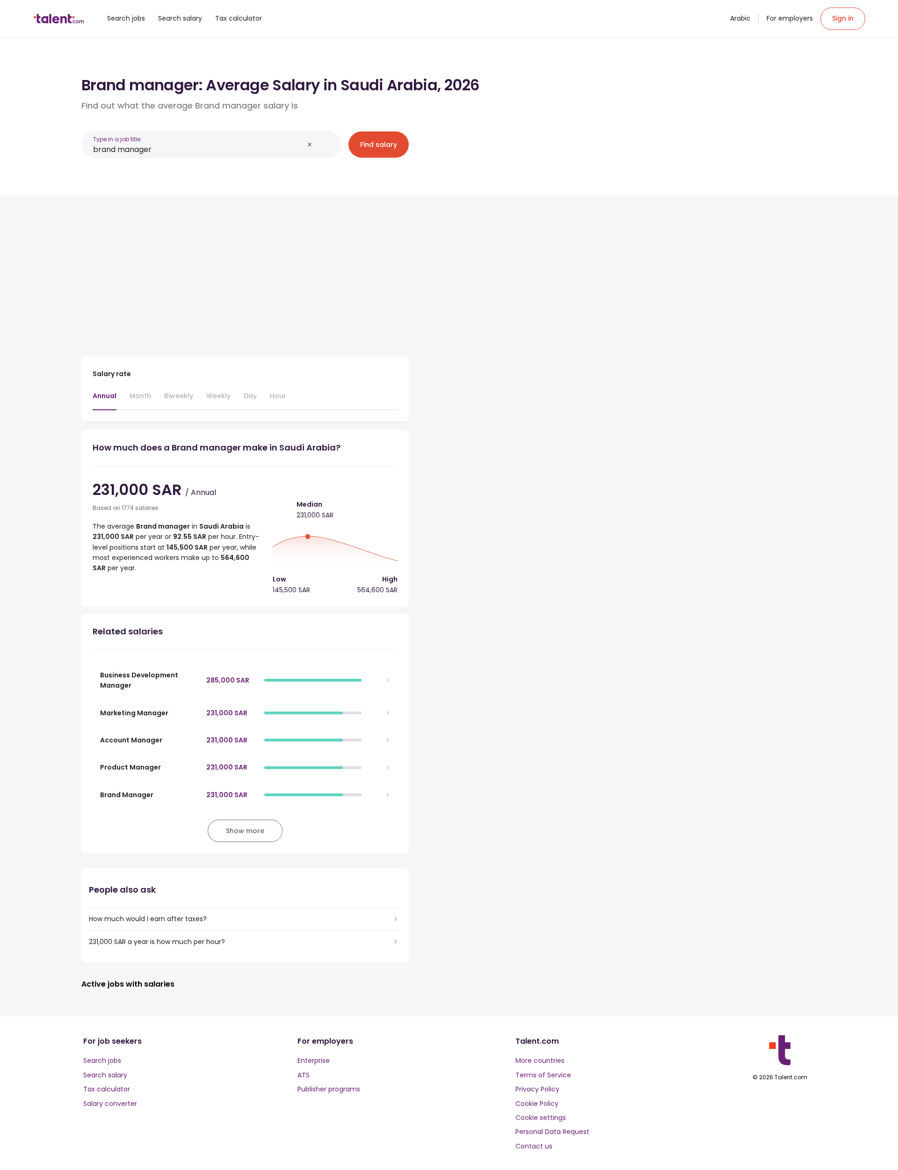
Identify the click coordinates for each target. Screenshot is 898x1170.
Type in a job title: (117, 139)
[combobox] (198, 149)
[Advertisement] (245, 272)
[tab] (104, 400)
